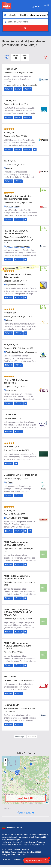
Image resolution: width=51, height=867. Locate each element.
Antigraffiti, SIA (11, 344)
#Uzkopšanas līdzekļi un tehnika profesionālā (20, 85)
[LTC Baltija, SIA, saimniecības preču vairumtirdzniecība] (43, 207)
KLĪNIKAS (9, 482)
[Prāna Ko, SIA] (43, 424)
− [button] (5, 763)
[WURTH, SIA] (43, 172)
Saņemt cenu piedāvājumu (16, 285)
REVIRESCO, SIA (11, 446)
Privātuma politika (19, 859)
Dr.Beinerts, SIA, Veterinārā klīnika (20, 475)
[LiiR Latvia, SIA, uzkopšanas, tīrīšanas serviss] (43, 285)
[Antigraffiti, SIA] (43, 355)
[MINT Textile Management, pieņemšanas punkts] (43, 588)
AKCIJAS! (10, 168)
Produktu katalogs (13, 206)
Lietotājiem (6, 859)
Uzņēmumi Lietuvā (14, 828)
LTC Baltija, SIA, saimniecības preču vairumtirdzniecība (18, 197)
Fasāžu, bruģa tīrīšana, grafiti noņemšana (21, 352)
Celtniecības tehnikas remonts (18, 246)
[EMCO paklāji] (43, 686)
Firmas (6, 57)
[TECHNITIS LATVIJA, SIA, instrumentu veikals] (43, 246)
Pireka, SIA (9, 132)
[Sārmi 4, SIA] (43, 519)
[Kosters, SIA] (43, 322)
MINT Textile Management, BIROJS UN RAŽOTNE (17, 543)
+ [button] (5, 759)
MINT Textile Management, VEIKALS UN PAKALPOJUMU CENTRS (18, 646)
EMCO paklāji (10, 676)
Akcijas (9, 320)
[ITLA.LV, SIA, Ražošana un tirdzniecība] (43, 390)
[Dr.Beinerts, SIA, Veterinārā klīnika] (43, 486)
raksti (16, 57)
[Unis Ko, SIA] (43, 109)
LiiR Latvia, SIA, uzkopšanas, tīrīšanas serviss (18, 275)
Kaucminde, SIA (11, 705)
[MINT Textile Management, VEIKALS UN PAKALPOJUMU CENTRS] (43, 655)
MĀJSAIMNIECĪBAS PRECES (17, 518)
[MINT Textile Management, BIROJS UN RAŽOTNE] (43, 554)
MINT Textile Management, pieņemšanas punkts (17, 577)
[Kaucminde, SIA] (43, 715)
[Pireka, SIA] (43, 140)
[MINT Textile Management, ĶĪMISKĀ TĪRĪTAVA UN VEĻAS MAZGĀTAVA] (43, 621)
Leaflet (46, 803)
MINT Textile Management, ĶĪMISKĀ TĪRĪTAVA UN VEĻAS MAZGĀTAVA (18, 612)
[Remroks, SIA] (43, 79)
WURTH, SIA (10, 160)
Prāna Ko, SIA (10, 414)
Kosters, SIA (10, 312)
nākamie (32, 737)
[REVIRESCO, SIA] (43, 454)
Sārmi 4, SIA (10, 510)
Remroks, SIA (10, 69)
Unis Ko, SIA (10, 100)
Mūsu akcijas (11, 390)
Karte (37, 6)
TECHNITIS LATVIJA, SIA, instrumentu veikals (16, 232)
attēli (24, 57)
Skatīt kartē (23, 798)
